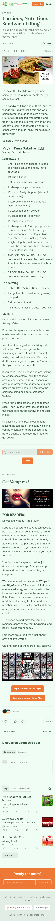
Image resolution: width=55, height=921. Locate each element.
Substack (13, 914)
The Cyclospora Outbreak (15, 804)
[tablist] (15, 752)
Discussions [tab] (24, 788)
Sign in (49, 4)
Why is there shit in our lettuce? (17, 798)
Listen (48, 43)
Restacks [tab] (21, 752)
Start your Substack (20, 907)
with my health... (10, 841)
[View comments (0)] (15, 51)
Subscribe (38, 4)
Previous (11, 731)
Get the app (42, 907)
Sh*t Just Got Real (13, 837)
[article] (27, 804)
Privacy (27, 897)
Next (45, 731)
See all (8, 855)
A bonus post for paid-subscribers (19, 822)
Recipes (6, 13)
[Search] (50, 789)
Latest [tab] (13, 788)
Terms (35, 897)
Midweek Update (13, 818)
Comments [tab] (9, 752)
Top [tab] (5, 788)
